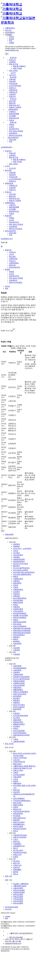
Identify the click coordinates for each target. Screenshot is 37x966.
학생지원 (13, 122)
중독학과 (16, 700)
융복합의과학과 (19, 724)
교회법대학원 (18, 674)
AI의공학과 (17, 643)
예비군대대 (17, 803)
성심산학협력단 (19, 798)
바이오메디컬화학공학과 (22, 574)
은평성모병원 (18, 897)
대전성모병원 (18, 903)
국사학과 (16, 553)
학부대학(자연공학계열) (22, 630)
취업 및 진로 (13, 64)
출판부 (15, 872)
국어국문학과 (18, 555)
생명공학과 (17, 583)
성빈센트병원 (18, 901)
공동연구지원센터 (19, 837)
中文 (10, 141)
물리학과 (16, 566)
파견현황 (12, 116)
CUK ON (16, 760)
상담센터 (16, 792)
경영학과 (16, 544)
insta (6, 918)
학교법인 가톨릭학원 (20, 884)
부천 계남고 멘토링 (16, 131)
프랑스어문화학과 (19, 626)
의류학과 (16, 607)
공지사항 (12, 101)
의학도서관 (17, 854)
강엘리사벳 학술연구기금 (22, 768)
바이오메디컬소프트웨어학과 (24, 572)
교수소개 (12, 75)
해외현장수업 (14, 118)
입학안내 (12, 88)
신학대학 (16, 654)
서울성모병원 (18, 888)
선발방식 (12, 111)
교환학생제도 (13, 109)
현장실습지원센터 (19, 829)
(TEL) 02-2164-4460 (16, 937)
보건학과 (16, 718)
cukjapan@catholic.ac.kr (13, 943)
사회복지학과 (18, 579)
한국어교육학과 (19, 707)
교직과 (15, 551)
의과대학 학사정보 (20, 852)
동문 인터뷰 (17, 68)
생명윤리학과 (18, 722)
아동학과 (16, 594)
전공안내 (13, 57)
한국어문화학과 (19, 635)
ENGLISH (12, 139)
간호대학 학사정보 (20, 835)
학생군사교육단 (19, 822)
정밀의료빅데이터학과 (21, 735)
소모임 (11, 127)
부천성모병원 (18, 894)
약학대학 (16, 596)
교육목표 (12, 62)
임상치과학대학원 (19, 733)
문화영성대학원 (19, 681)
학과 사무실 (13, 70)
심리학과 (16, 592)
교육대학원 (17, 670)
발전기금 (16, 790)
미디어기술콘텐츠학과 (21, 568)
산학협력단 (17, 844)
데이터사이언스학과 (20, 564)
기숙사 (15, 779)
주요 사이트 (9, 744)
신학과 (15, 739)
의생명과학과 (18, 609)
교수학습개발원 (19, 775)
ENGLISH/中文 (13, 137)
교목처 (15, 772)
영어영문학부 (18, 600)
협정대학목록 (14, 114)
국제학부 (16, 557)
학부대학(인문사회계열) (22, 628)
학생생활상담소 (19, 824)
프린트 (7, 286)
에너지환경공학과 (19, 598)
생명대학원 (17, 720)
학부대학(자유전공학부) (22, 633)
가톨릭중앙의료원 (19, 886)
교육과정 (12, 79)
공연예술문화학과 (19, 668)
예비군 (15, 848)
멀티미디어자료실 (15, 135)
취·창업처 (16, 816)
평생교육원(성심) (19, 818)
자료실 (11, 120)
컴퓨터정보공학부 (19, 622)
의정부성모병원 (19, 892)
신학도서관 (17, 865)
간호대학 (16, 650)
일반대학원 (17, 696)
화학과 (15, 639)
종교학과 (16, 698)
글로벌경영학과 (19, 561)
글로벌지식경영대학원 (21, 677)
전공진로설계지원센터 (21, 811)
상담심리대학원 (19, 685)
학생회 (11, 124)
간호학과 (16, 713)
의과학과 (16, 726)
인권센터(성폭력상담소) (22, 801)
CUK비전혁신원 (19, 762)
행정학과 (16, 637)
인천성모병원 (18, 899)
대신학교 (16, 861)
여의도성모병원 (19, 890)
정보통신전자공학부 (20, 615)
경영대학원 (17, 666)
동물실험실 (17, 783)
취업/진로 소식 (14, 105)
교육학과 (16, 672)
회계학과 (16, 641)
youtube (7, 916)
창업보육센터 (18, 813)
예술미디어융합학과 (20, 692)
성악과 (15, 585)
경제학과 (16, 546)
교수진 (13, 73)
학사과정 (13, 77)
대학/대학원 (9, 534)
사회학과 (16, 581)
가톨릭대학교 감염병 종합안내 (24, 766)
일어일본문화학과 (19, 613)
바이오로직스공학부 (20, 570)
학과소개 (12, 60)
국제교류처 (17, 777)
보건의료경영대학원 (20, 715)
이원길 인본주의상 (20, 758)
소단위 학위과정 (15, 86)
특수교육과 (17, 624)
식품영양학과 (18, 589)
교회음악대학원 (19, 741)
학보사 (15, 831)
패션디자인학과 (19, 705)
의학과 (15, 728)
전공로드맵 (13, 83)
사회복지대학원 (19, 683)
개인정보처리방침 (11, 907)
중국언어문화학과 (19, 618)
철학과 (15, 620)
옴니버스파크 (18, 850)
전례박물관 (17, 870)
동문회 (15, 781)
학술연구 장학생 (15, 107)
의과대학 (16, 648)
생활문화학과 (18, 690)
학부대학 (16, 820)
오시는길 (8, 909)
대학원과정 (13, 90)
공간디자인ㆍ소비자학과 (22, 548)
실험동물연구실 (19, 846)
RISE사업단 (17, 764)
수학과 (15, 587)
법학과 (15, 576)
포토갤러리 (13, 133)
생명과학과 (17, 687)
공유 (6, 288)
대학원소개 (13, 92)
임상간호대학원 (19, 731)
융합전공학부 (18, 602)
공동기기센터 (18, 770)
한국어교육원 (18, 826)
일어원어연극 (14, 129)
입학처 (15, 807)
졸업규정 (12, 103)
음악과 (15, 605)
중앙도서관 (17, 809)
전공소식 (13, 99)
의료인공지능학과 (19, 694)
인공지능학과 (18, 611)
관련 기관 (8, 876)
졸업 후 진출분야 (19, 66)
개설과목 (12, 81)
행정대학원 (17, 709)
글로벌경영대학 (19, 559)
